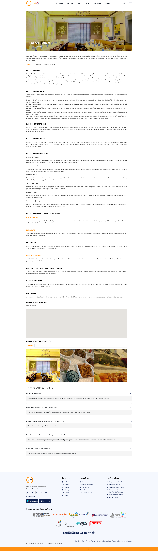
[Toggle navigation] (130, 3)
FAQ (83, 490)
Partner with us (87, 493)
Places (87, 3)
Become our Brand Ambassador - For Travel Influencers (120, 491)
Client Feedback (87, 485)
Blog (66, 495)
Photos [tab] (30, 346)
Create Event (113, 497)
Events (107, 3)
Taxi (78, 3)
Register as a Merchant (116, 482)
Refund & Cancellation (104, 541)
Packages (97, 3)
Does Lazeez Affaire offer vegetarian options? (41, 407)
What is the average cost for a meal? (38, 449)
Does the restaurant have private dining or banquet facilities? (46, 435)
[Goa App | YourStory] (96, 523)
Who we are (86, 482)
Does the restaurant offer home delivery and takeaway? (45, 421)
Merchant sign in (114, 485)
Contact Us (86, 487)
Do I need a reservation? (34, 394)
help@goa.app (30, 496)
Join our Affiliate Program (117, 487)
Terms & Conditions (118, 541)
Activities (59, 3)
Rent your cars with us (116, 495)
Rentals (70, 3)
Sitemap (129, 541)
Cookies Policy (79, 541)
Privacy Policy (90, 541)
